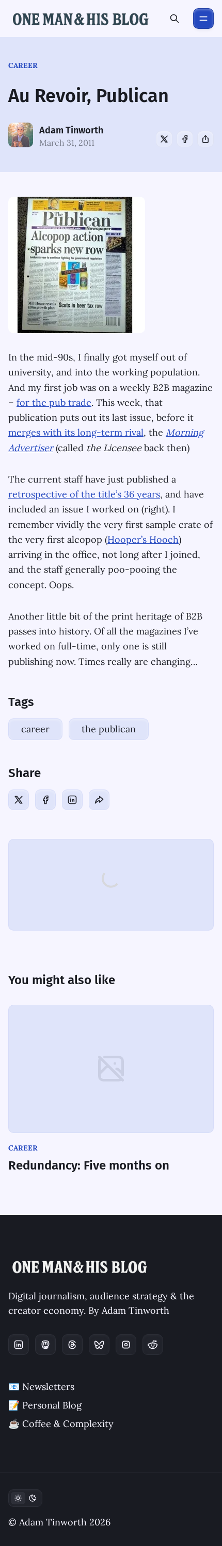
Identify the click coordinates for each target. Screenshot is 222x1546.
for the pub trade (54, 402)
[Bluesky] (99, 1344)
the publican (109, 729)
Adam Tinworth (71, 130)
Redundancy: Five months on (88, 1165)
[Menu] (203, 18)
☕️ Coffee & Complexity (61, 1424)
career (23, 65)
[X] (164, 139)
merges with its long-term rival (76, 432)
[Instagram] (126, 1344)
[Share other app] (205, 139)
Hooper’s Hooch (143, 539)
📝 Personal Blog (45, 1405)
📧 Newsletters (41, 1387)
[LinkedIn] (72, 799)
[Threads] (72, 1344)
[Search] (174, 18)
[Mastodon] (45, 1344)
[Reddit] (152, 1344)
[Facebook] (185, 139)
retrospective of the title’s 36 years (84, 494)
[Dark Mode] (25, 1498)
